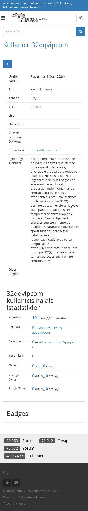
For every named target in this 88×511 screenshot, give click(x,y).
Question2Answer (33, 497)
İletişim (7, 472)
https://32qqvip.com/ (45, 150)
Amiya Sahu (51, 491)
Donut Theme (13, 491)
